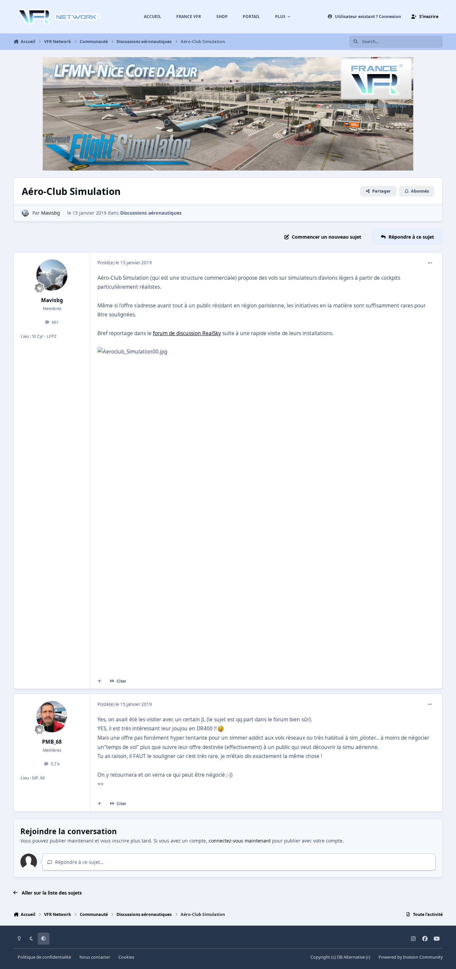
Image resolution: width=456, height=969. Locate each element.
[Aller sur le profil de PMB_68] (52, 716)
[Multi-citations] (99, 681)
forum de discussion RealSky (187, 333)
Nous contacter (94, 957)
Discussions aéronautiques (151, 213)
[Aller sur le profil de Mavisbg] (25, 213)
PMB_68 (52, 741)
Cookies (126, 957)
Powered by (411, 957)
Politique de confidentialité (44, 957)
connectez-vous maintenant (240, 840)
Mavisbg (50, 213)
